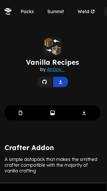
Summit (55, 11)
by (52, 69)
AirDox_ (55, 69)
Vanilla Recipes (52, 62)
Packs (27, 11)
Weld (83, 11)
